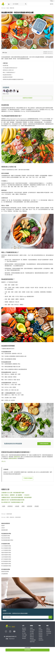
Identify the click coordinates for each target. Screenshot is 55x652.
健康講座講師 (4, 530)
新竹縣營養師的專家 (6, 561)
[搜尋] (25, 4)
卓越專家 (40, 636)
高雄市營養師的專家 (6, 554)
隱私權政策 (48, 631)
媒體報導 (24, 629)
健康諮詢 (12, 517)
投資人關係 (24, 635)
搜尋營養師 (27, 650)
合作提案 (24, 636)
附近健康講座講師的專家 (7, 540)
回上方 (3, 461)
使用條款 (48, 629)
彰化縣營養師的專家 (6, 565)
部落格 (23, 631)
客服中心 (48, 628)
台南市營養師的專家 (6, 557)
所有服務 (32, 633)
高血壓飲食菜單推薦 (7, 77)
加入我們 (24, 633)
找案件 (40, 628)
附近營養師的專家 (5, 535)
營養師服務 (9, 514)
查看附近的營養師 (27, 98)
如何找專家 (32, 629)
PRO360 (3, 8)
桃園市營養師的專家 (6, 552)
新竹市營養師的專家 (6, 559)
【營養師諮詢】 (17, 456)
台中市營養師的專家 (6, 550)
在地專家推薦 (33, 640)
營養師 (3, 525)
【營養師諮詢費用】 (12, 458)
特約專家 (40, 638)
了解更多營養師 (27, 478)
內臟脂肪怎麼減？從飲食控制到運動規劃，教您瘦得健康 (16, 497)
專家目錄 (32, 638)
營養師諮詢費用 (5, 571)
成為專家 (40, 629)
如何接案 (40, 631)
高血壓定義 (5, 65)
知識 (8, 8)
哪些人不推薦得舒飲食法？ (9, 72)
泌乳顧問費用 (4, 573)
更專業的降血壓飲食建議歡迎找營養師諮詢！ (13, 79)
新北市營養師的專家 (6, 548)
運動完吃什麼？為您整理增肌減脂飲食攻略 (12, 500)
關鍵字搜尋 (32, 641)
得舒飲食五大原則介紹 (8, 70)
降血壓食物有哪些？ (7, 74)
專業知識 (32, 636)
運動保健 (12, 8)
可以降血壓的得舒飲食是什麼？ (10, 67)
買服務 (31, 628)
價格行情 (32, 635)
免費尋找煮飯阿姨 (44, 443)
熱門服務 (32, 631)
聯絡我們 (24, 638)
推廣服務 (40, 635)
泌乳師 (3, 527)
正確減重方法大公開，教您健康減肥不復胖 (12, 492)
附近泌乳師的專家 (5, 538)
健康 (8, 517)
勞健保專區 (41, 640)
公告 (47, 635)
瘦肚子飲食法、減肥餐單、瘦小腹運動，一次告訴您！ (15, 495)
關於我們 (24, 628)
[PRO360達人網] (6, 632)
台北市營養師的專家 (6, 545)
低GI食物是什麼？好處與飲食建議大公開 (12, 502)
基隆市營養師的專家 (6, 563)
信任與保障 (48, 633)
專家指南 (40, 633)
